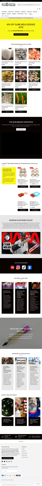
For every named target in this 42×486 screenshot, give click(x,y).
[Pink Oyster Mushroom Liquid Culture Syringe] (34, 54)
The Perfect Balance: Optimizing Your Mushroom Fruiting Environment (21, 369)
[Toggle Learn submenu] (27, 13)
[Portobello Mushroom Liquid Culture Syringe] (21, 76)
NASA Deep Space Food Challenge (20, 223)
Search (23, 448)
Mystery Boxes (20, 13)
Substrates (35, 11)
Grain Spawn (17, 11)
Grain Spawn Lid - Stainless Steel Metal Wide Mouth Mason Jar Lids (35, 181)
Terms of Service (25, 457)
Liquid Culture (4, 11)
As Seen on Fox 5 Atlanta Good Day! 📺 (7, 292)
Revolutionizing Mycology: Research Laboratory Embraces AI (34, 292)
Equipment (4, 13)
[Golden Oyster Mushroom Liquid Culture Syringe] (7, 76)
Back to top (21, 441)
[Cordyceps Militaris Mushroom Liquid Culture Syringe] (21, 98)
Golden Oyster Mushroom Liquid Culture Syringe (7, 84)
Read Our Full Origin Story (7, 458)
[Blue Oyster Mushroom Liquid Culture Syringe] (21, 54)
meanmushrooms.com (25, 338)
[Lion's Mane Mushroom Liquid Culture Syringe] (7, 54)
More (30, 13)
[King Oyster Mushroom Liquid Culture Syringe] (7, 98)
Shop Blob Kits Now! (21, 129)
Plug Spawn (23, 11)
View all (21, 45)
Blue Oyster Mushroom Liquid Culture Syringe (21, 62)
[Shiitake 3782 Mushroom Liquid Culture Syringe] (34, 76)
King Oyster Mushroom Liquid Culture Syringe (7, 106)
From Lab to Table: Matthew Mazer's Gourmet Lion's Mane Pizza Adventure (21, 421)
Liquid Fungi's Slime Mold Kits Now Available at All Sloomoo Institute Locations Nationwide (21, 294)
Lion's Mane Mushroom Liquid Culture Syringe (7, 62)
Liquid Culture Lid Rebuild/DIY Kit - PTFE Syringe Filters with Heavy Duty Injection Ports (23, 203)
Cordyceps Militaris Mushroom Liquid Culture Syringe (21, 106)
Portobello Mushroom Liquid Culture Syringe (20, 84)
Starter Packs (11, 11)
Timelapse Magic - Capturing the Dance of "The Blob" (7, 421)
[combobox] (28, 5)
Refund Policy (24, 455)
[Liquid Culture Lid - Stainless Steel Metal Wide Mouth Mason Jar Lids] (23, 172)
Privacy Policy (24, 453)
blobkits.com (24, 484)
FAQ (2, 15)
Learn (26, 13)
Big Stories (14, 13)
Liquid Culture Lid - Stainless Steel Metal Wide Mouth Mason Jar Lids (23, 181)
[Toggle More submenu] (32, 13)
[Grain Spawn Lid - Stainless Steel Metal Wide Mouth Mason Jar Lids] (35, 172)
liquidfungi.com (19, 484)
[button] (40, 9)
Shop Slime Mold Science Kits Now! (21, 34)
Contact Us (7, 15)
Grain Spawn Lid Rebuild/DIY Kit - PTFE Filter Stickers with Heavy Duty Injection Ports (35, 203)
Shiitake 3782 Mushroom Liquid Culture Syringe (33, 84)
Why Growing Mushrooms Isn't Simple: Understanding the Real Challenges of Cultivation (7, 369)
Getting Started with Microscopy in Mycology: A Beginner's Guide (34, 368)
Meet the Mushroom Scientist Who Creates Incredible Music (34, 421)
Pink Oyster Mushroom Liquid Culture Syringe (34, 62)
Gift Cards (9, 13)
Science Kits (29, 11)
